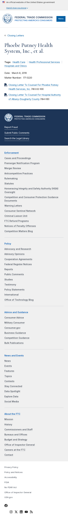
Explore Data (11, 396)
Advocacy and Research (17, 249)
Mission (8, 419)
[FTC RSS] (31, 512)
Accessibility (10, 477)
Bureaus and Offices (15, 434)
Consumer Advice (14, 317)
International (11, 294)
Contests (9, 381)
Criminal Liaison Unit (15, 216)
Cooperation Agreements (18, 259)
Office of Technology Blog (19, 300)
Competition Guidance (16, 338)
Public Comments (14, 274)
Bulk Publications (14, 343)
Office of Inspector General (19, 445)
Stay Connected (13, 386)
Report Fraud (11, 127)
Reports (8, 269)
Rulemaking (11, 178)
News (7, 361)
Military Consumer (14, 322)
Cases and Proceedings (17, 158)
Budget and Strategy (15, 439)
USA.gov (8, 497)
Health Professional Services (44, 62)
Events (8, 366)
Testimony (10, 284)
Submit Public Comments (16, 133)
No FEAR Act (10, 487)
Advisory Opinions (14, 254)
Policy (7, 243)
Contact (8, 455)
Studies (8, 279)
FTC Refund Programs (16, 221)
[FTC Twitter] (16, 511)
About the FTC (12, 414)
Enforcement (11, 153)
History (8, 424)
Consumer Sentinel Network (20, 211)
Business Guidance (15, 333)
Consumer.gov (12, 328)
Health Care (18, 62)
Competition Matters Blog (18, 231)
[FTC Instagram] (11, 512)
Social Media (11, 401)
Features (9, 371)
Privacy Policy (11, 467)
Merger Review (12, 168)
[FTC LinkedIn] (21, 512)
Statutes (9, 183)
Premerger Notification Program (22, 163)
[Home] (29, 23)
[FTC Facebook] (6, 506)
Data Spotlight (12, 391)
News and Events (14, 355)
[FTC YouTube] (26, 512)
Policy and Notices (13, 472)
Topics (8, 376)
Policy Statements (14, 289)
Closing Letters (15, 35)
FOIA (6, 482)
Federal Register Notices (18, 264)
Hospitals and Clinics (15, 66)
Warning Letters (13, 205)
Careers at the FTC (14, 450)
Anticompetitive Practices (18, 173)
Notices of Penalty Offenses (20, 226)
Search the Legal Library (16, 138)
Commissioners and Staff (18, 429)
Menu (61, 18)
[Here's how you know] (29, 5)
